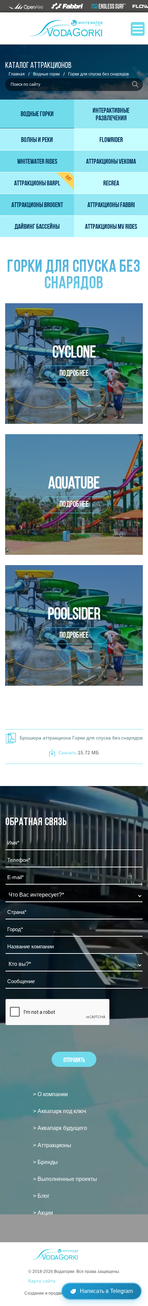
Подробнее (74, 374)
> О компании (50, 1094)
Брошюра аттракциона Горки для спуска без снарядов (81, 737)
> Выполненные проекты (65, 1179)
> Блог (41, 1196)
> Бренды (45, 1162)
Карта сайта (41, 1281)
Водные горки (46, 74)
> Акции (43, 1213)
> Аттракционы (52, 1145)
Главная (17, 74)
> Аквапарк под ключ (59, 1111)
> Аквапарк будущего (60, 1128)
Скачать (68, 752)
